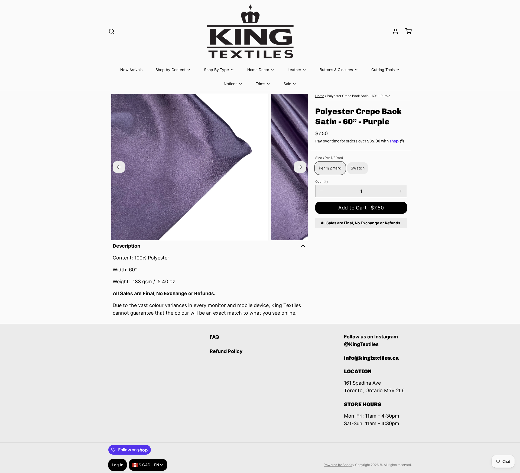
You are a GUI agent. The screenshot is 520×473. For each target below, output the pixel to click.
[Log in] (393, 31)
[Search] (111, 31)
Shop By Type (216, 69)
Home (319, 96)
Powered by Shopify (339, 465)
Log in (117, 464)
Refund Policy (226, 351)
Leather (294, 69)
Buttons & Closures (336, 69)
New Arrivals (131, 69)
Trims (260, 83)
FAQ (214, 337)
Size (329, 158)
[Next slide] (300, 167)
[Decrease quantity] (321, 191)
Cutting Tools (383, 69)
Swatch (358, 168)
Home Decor (258, 69)
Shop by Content (170, 69)
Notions (230, 83)
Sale (287, 83)
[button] (361, 208)
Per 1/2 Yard (330, 168)
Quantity (321, 181)
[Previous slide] (119, 167)
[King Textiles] (250, 31)
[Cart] (406, 31)
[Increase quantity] (401, 191)
